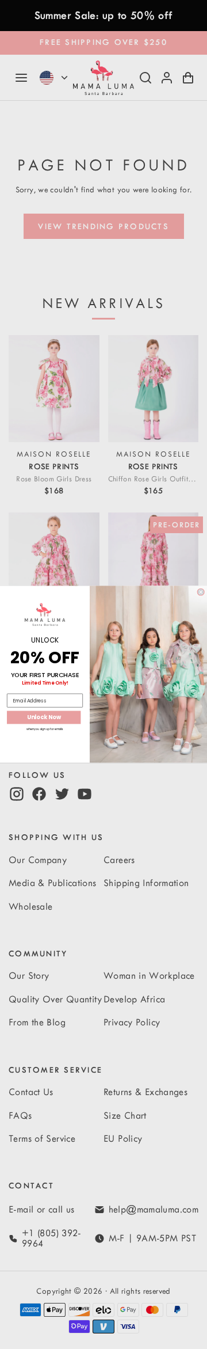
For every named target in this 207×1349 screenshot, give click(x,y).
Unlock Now (44, 717)
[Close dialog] (200, 592)
